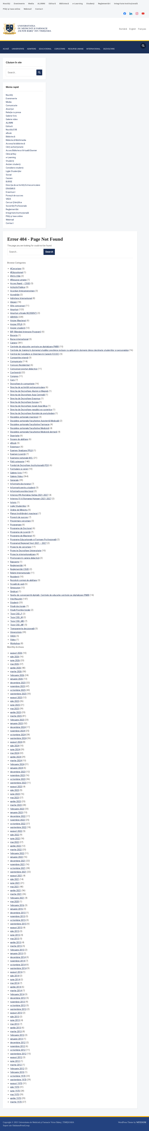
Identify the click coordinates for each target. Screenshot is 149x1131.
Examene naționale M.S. (21, 458)
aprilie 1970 (15, 1098)
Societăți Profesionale (16, 206)
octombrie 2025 (17, 690)
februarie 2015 (17, 950)
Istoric (13, 502)
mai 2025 (14, 708)
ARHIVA (14, 317)
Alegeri (13, 302)
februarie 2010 (17, 1072)
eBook (9, 133)
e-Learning (77, 3)
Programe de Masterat (21, 535)
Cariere (13, 342)
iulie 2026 (14, 656)
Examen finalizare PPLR (21, 450)
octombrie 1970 (17, 1076)
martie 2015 (16, 946)
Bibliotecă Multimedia (16, 140)
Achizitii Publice (17, 287)
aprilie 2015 (15, 942)
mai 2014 (14, 983)
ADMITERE (31, 49)
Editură (52, 3)
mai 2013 (14, 1024)
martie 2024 (16, 760)
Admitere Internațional (21, 298)
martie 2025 (16, 716)
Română (123, 29)
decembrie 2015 (17, 912)
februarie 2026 (17, 675)
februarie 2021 (17, 898)
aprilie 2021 (15, 890)
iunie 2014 (15, 979)
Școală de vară (17, 584)
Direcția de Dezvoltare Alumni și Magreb (29, 391)
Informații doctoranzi (20, 483)
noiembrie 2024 (17, 731)
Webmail (28, 9)
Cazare (9, 178)
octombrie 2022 (17, 823)
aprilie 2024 (15, 757)
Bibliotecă (64, 3)
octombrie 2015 (17, 920)
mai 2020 (14, 901)
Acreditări (14, 294)
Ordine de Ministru (19, 510)
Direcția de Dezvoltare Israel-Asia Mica (28, 406)
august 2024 (16, 742)
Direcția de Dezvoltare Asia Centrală (27, 394)
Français (142, 29)
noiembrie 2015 (17, 916)
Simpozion (15, 587)
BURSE (9, 181)
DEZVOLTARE (109, 49)
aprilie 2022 (15, 846)
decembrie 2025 (17, 682)
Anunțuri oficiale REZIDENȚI (23, 313)
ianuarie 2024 (16, 768)
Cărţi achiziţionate (14, 147)
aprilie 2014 (15, 987)
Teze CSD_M (16, 617)
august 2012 (16, 1057)
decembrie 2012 (17, 1042)
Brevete (14, 335)
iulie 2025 (14, 701)
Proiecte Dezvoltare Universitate (25, 550)
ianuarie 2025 (16, 723)
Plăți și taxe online (11, 9)
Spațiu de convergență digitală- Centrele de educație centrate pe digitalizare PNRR (49, 595)
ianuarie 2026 (16, 679)
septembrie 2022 (18, 827)
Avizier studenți (13, 164)
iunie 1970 (15, 1091)
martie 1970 (16, 1102)
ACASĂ (6, 49)
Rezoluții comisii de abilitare (23, 580)
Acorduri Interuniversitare (22, 291)
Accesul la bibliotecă (15, 143)
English (132, 29)
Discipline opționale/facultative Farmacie (29, 424)
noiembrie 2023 (17, 775)
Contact (39, 9)
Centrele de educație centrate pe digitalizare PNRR (34, 346)
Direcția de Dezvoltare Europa (24, 402)
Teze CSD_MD (17, 621)
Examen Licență (17, 454)
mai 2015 (14, 938)
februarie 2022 (17, 853)
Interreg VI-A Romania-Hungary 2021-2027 (30, 498)
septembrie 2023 (18, 783)
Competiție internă (19, 357)
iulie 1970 (14, 1087)
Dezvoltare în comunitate (22, 383)
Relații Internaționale (20, 573)
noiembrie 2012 (17, 1046)
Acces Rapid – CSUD (20, 283)
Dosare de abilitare (19, 439)
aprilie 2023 (15, 801)
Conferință (15, 372)
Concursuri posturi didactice (23, 369)
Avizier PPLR (16, 324)
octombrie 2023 (17, 779)
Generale (14, 480)
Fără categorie (17, 461)
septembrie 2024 (18, 738)
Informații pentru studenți (22, 487)
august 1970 (16, 1083)
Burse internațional (19, 339)
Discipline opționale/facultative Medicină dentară (33, 432)
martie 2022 (16, 849)
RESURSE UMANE (76, 49)
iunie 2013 (15, 1020)
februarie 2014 (17, 994)
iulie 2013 (14, 1016)
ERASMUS (10, 188)
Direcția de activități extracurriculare (27, 387)
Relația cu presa (13, 112)
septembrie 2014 (18, 968)
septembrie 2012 (18, 1053)
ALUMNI (41, 3)
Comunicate (11, 105)
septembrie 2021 (18, 872)
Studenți (90, 3)
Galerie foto (11, 116)
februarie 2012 (17, 1068)
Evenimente (19, 3)
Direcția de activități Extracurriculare (23, 185)
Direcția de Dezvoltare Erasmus (25, 398)
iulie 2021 (14, 879)
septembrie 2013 (18, 1009)
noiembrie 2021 (17, 864)
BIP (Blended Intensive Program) (25, 331)
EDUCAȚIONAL (45, 49)
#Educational (16, 272)
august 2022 (16, 831)
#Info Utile (15, 276)
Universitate (16, 632)
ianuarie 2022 (16, 857)
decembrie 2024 (17, 727)
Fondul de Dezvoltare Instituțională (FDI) (29, 465)
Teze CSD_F (16, 613)
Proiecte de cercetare (20, 547)
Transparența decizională (22, 628)
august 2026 (16, 653)
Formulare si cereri (19, 469)
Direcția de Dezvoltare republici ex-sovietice (31, 409)
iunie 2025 (15, 705)
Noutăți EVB (11, 129)
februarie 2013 (17, 1035)
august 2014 (16, 972)
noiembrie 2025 (17, 686)
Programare (16, 524)
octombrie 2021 (17, 868)
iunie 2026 (15, 660)
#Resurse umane (18, 279)
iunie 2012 (15, 1061)
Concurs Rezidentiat (20, 365)
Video (13, 639)
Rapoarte (14, 561)
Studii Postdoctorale (20, 610)
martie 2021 (16, 894)
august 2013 (16, 1013)
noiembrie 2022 (17, 820)
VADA (8, 199)
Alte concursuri (17, 305)
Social (8, 175)
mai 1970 (14, 1094)
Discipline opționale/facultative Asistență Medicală (34, 420)
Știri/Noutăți (16, 599)
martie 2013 (16, 1031)
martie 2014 (16, 990)
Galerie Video (16, 476)
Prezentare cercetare (20, 521)
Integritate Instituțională (126, 3)
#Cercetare (15, 268)
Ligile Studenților (13, 171)
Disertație (14, 435)
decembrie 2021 (17, 860)
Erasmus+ (11, 192)
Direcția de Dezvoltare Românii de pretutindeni (32, 413)
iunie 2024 (15, 749)
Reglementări (104, 3)
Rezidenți (14, 576)
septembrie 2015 (18, 923)
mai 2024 (14, 753)
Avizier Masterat (18, 320)
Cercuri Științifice (14, 202)
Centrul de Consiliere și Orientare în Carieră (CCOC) (34, 354)
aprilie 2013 (15, 1027)
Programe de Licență (20, 532)
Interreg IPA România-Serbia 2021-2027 (29, 495)
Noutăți (6, 3)
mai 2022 (14, 842)
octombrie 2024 (17, 734)
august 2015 (16, 927)
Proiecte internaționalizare (23, 554)
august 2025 (16, 697)
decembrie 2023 (17, 771)
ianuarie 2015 (16, 953)
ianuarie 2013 (16, 1039)
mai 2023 (14, 797)
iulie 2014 (14, 975)
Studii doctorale (17, 606)
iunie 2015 (15, 935)
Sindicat (14, 591)
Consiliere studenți (14, 168)
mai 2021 (14, 886)
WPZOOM (141, 1122)
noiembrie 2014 (17, 961)
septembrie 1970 (18, 1079)
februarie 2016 (17, 905)
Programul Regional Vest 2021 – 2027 (28, 543)
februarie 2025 (17, 719)
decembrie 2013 (17, 998)
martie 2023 (16, 805)
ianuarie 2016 (16, 909)
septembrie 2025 (18, 693)
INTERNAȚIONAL (93, 49)
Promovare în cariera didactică (24, 558)
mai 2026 (14, 664)
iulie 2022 (14, 834)
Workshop (15, 643)
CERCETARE (59, 49)
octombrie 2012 (17, 1050)
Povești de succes (14, 195)
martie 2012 (16, 1064)
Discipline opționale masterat (24, 417)
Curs (12, 380)
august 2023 (16, 786)
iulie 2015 (14, 931)
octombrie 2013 (17, 1005)
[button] (5, 45)
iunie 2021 (15, 883)
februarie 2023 (17, 809)
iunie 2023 (15, 794)
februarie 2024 (17, 764)
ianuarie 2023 (16, 812)
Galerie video (12, 119)
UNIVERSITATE (18, 49)
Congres (14, 376)
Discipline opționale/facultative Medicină (29, 428)
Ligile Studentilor (18, 506)
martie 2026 (16, 671)
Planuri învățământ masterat (24, 513)
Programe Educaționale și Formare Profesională (33, 539)
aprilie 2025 (15, 712)
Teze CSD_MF (17, 624)
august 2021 (16, 875)
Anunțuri (10, 109)
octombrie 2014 (17, 964)
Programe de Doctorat (21, 528)
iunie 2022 (15, 838)
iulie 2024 (14, 745)
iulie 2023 (14, 790)
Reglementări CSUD (19, 569)
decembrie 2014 (17, 957)
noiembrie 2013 (17, 1001)
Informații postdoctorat (21, 491)
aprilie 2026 (15, 668)
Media (31, 3)
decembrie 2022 (17, 816)
